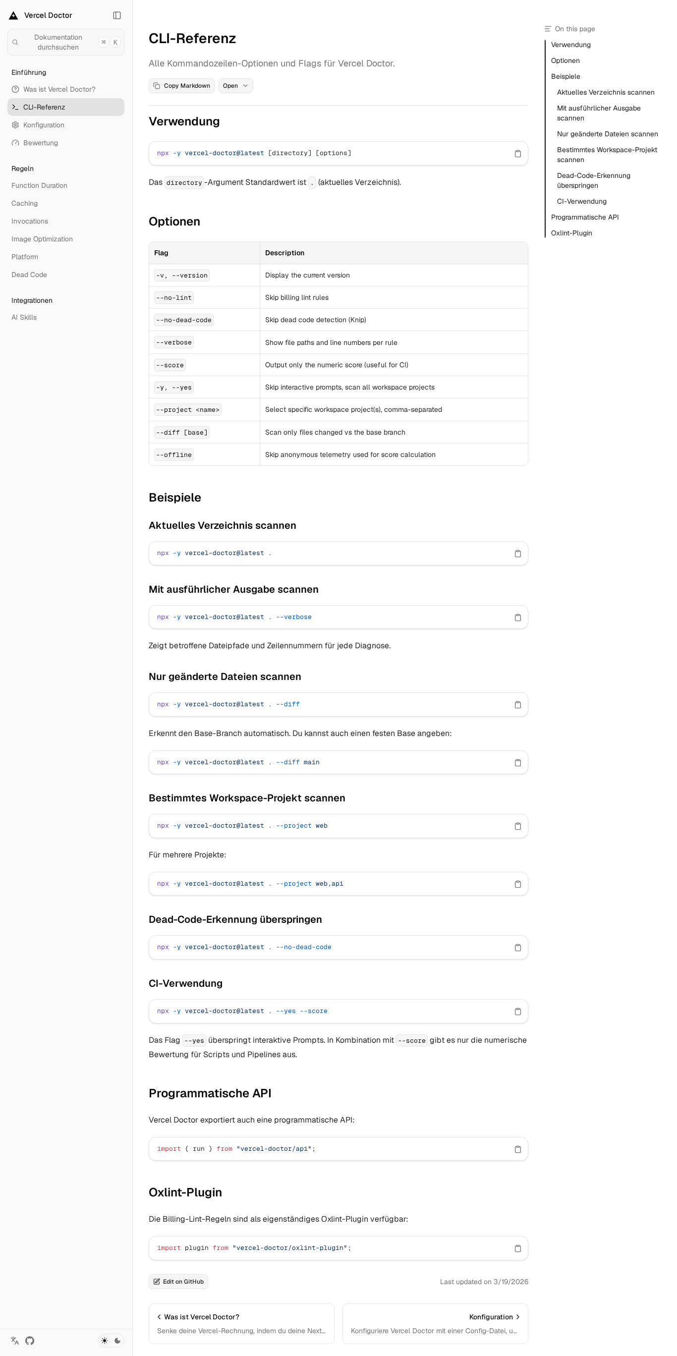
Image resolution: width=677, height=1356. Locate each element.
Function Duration (39, 185)
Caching (24, 203)
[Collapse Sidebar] (117, 15)
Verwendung (184, 121)
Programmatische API (210, 1093)
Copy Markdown (187, 86)
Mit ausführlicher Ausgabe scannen (234, 589)
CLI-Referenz (44, 107)
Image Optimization (42, 238)
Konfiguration (43, 124)
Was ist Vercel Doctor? (59, 89)
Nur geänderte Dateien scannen (225, 676)
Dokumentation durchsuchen (75, 42)
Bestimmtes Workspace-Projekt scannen (247, 797)
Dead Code (29, 274)
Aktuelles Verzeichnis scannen (222, 525)
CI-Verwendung (186, 983)
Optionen (174, 221)
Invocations (29, 221)
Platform (24, 256)
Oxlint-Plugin (185, 1192)
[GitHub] (29, 1340)
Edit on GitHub (183, 1282)
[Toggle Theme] (111, 1341)
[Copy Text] (518, 154)
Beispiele (175, 497)
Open (230, 86)
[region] (338, 153)
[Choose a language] (14, 1340)
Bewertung (40, 142)
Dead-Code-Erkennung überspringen (235, 919)
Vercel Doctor (48, 15)
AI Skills (24, 317)
